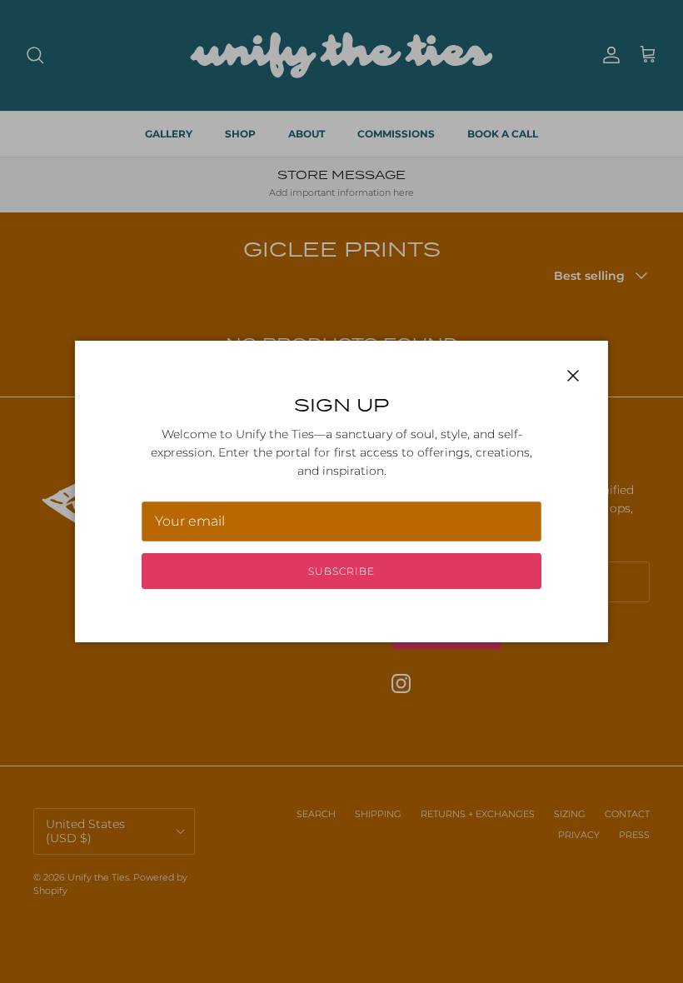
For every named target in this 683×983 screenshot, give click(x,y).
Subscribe (341, 571)
